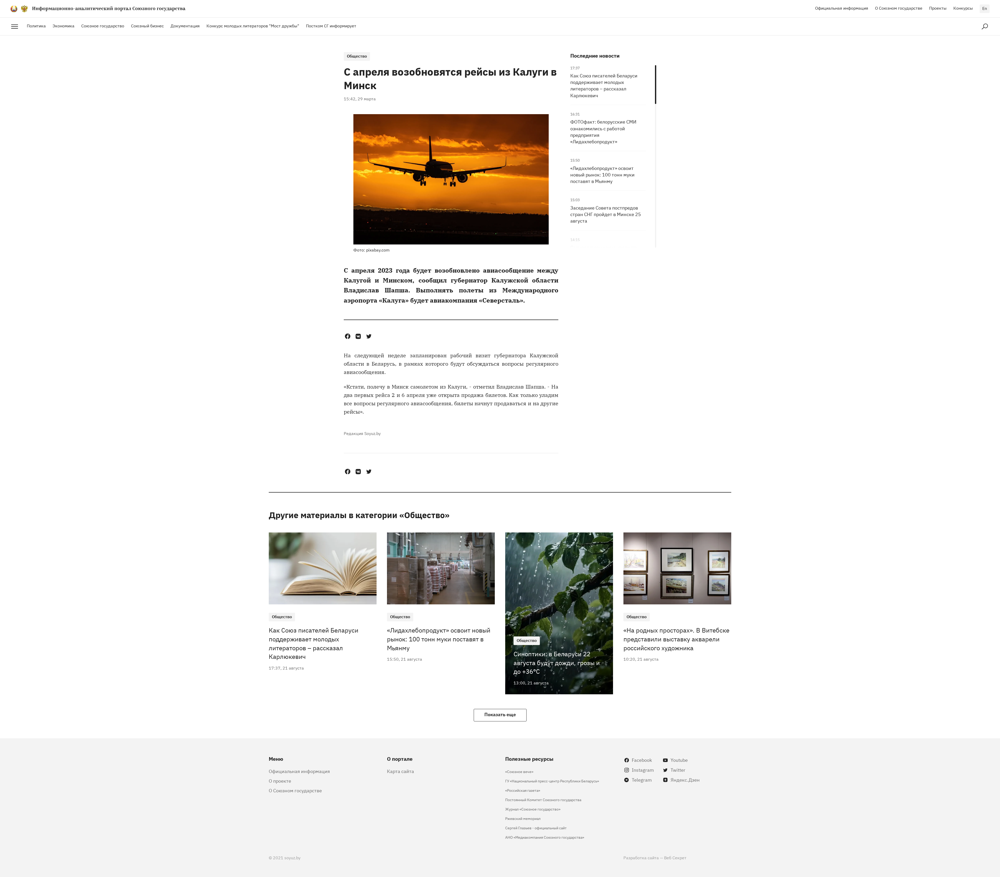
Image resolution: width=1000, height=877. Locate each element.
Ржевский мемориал (523, 818)
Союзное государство (102, 25)
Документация (185, 25)
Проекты (938, 8)
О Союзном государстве (898, 8)
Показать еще (500, 714)
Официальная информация (841, 8)
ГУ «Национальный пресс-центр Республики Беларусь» (552, 780)
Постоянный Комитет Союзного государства (543, 799)
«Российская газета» (522, 790)
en (984, 8)
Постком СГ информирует (331, 25)
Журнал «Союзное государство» (532, 808)
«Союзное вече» (519, 771)
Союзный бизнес (147, 25)
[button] (347, 336)
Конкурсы (963, 8)
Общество (357, 56)
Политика (36, 25)
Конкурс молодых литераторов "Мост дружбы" (253, 25)
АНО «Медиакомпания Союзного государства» (544, 837)
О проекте (280, 780)
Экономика (63, 25)
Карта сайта (400, 771)
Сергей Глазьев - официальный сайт (536, 827)
